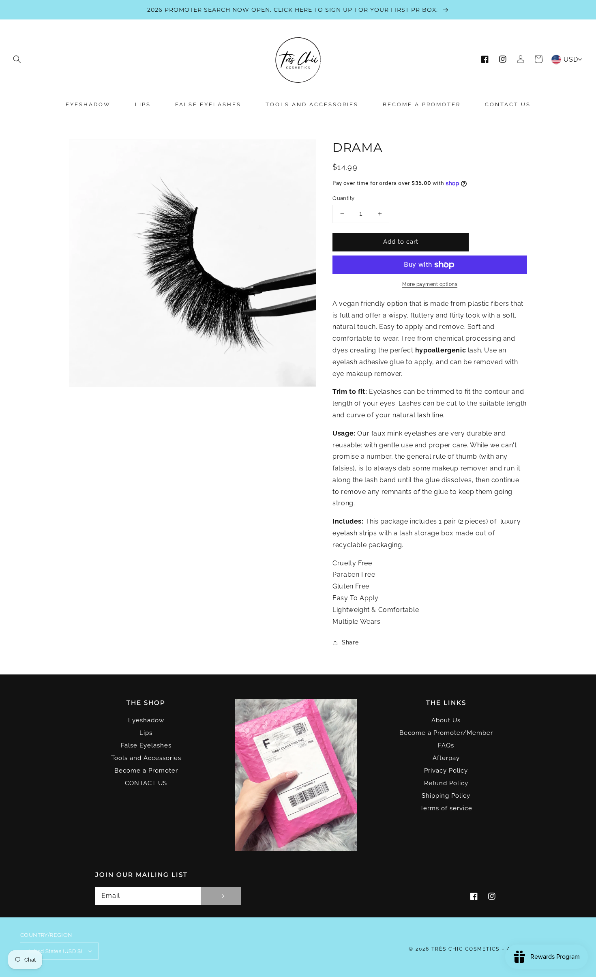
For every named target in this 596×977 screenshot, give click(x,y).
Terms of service (446, 808)
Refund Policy (446, 783)
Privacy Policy (446, 770)
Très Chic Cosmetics (465, 949)
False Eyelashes (146, 745)
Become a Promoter (146, 770)
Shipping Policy (446, 795)
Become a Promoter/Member (446, 733)
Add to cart (400, 241)
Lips (145, 733)
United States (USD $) (54, 951)
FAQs (446, 745)
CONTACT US (146, 783)
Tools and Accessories (146, 758)
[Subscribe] (221, 896)
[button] (17, 59)
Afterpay (446, 758)
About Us (446, 720)
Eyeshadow (146, 720)
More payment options (429, 284)
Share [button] (350, 642)
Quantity (343, 198)
